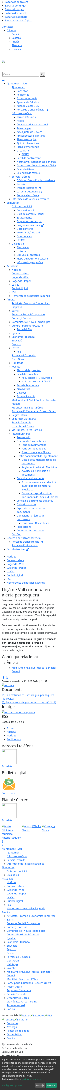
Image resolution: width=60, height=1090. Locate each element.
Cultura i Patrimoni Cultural (23, 934)
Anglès (16, 41)
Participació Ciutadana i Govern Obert (29, 983)
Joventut (11, 968)
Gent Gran (13, 960)
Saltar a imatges (14, 9)
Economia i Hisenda (18, 942)
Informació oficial (17, 856)
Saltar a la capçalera (16, 2)
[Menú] (3, 79)
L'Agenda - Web (15, 564)
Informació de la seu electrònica (25, 863)
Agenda (11, 731)
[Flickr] (49, 1015)
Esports (11, 949)
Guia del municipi (17, 871)
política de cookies (31, 1079)
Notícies (11, 556)
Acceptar (51, 1085)
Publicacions (14, 739)
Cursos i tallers (15, 560)
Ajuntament (13, 852)
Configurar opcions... (13, 1085)
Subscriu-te (8, 793)
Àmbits (6, 912)
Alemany (17, 45)
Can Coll (11, 1009)
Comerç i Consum (17, 927)
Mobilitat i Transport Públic (22, 979)
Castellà (16, 38)
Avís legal (12, 1027)
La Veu (10, 571)
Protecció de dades (18, 1030)
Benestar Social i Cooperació (23, 923)
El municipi (8, 867)
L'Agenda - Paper (16, 567)
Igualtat (11, 938)
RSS (9, 579)
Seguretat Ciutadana (19, 990)
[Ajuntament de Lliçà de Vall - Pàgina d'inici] (21, 65)
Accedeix (7, 766)
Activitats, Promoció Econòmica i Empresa (31, 916)
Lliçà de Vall (13, 875)
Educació (12, 945)
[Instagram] (22, 1019)
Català (15, 34)
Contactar (7, 26)
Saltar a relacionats (16, 16)
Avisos (10, 728)
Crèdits (11, 1038)
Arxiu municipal (16, 1005)
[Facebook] (38, 1015)
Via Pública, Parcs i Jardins (22, 1001)
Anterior (7, 837)
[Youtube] (8, 1019)
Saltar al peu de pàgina (18, 20)
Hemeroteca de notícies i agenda (26, 582)
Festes (10, 953)
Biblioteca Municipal (7, 832)
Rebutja (40, 1085)
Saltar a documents (16, 13)
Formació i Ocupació (19, 957)
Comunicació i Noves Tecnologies (26, 930)
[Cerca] (42, 74)
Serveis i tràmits (16, 860)
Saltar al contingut (15, 5)
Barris (10, 919)
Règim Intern (14, 986)
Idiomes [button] (11, 30)
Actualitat (7, 878)
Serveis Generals (16, 994)
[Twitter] (25, 1015)
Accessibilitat (14, 1034)
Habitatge (12, 964)
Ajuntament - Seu (12, 849)
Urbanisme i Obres (18, 998)
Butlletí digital (15, 575)
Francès (16, 49)
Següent (16, 837)
